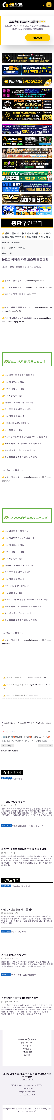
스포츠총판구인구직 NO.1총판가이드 (19, 998)
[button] (43, 5)
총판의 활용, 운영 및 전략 (13, 954)
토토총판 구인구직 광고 (13, 801)
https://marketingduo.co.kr (33, 281)
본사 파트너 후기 (27, 1043)
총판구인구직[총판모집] (27, 1039)
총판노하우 (27, 1049)
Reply (10, 745)
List (4, 745)
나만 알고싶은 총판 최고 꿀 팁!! (17, 909)
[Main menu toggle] (49, 4)
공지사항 (27, 1055)
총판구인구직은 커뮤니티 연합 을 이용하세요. (24, 849)
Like (5, 731)
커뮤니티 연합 (27, 1052)
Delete (48, 745)
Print (49, 731)
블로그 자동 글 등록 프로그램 (15, 723)
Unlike (12, 731)
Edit (41, 745)
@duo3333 (31, 294)
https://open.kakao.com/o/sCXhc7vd (37, 287)
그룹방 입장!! (37, 37)
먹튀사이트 (27, 1046)
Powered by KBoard (9, 751)
